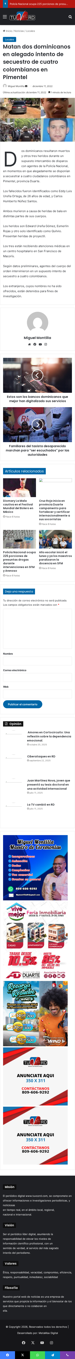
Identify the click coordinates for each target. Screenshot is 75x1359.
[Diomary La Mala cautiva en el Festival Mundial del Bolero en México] (19, 487)
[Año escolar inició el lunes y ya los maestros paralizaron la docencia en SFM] (55, 539)
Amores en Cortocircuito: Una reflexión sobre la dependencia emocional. (49, 736)
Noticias (19, 30)
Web (5, 686)
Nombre (8, 653)
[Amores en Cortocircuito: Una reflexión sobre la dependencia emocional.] (13, 741)
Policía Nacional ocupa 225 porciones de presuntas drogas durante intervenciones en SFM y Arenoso (19, 561)
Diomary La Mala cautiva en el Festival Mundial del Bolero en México (18, 506)
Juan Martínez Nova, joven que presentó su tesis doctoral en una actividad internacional (48, 785)
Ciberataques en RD (41, 756)
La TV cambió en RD (41, 805)
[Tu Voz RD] (22, 16)
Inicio (8, 30)
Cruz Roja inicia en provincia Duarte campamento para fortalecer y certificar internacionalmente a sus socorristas (54, 510)
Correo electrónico (14, 670)
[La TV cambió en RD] (13, 813)
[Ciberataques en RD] (13, 765)
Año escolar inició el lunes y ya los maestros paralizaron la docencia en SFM (55, 557)
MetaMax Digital (48, 1333)
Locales (30, 30)
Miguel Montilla (16, 86)
